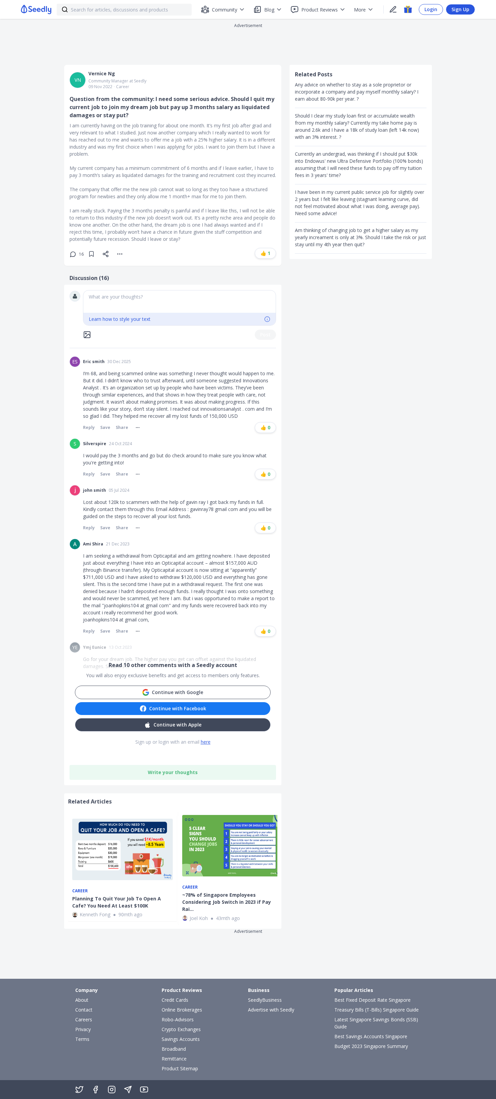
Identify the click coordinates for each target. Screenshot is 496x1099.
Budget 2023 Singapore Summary (371, 1046)
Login (430, 9)
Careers (83, 1019)
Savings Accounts (181, 1039)
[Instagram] (112, 1089)
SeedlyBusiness (265, 1000)
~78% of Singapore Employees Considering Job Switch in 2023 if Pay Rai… (226, 902)
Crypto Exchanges (181, 1029)
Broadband (174, 1049)
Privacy (83, 1029)
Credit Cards (175, 1000)
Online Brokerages (182, 1009)
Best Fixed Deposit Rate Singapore (372, 1000)
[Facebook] (95, 1089)
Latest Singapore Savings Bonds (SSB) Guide (376, 1023)
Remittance (174, 1058)
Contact (83, 1009)
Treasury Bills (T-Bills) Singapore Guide (376, 1009)
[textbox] (179, 301)
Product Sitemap (180, 1068)
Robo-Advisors (178, 1019)
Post (265, 334)
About (81, 1000)
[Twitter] (79, 1089)
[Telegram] (128, 1089)
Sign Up (460, 9)
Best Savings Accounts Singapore (370, 1036)
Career (122, 87)
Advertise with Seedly (271, 1009)
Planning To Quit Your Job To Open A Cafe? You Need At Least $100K (116, 902)
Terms (82, 1039)
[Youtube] (144, 1089)
